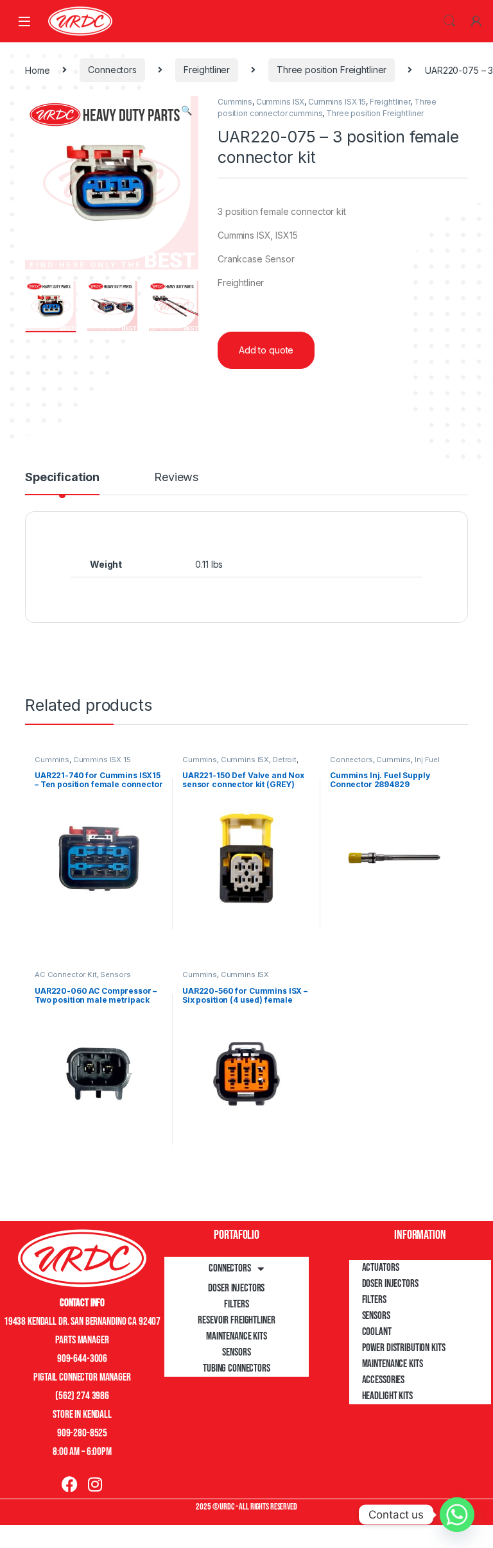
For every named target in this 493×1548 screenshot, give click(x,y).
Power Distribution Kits (403, 1347)
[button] (186, 110)
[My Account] (476, 21)
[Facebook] (69, 1484)
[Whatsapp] (457, 1514)
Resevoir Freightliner (236, 1320)
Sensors (115, 974)
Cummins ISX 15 (337, 101)
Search (449, 21)
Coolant (377, 1331)
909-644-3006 (82, 1358)
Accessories (383, 1380)
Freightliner (207, 69)
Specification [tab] (62, 478)
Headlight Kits (387, 1396)
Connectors (112, 69)
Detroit (285, 759)
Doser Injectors (236, 1288)
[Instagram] (94, 1484)
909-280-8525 (82, 1433)
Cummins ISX (280, 101)
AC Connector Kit (66, 974)
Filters (236, 1304)
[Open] (24, 21)
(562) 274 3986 (82, 1396)
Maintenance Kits (236, 1336)
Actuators (380, 1267)
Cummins (235, 101)
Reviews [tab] (176, 478)
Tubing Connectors (236, 1368)
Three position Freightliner (331, 69)
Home (37, 69)
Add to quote (266, 349)
